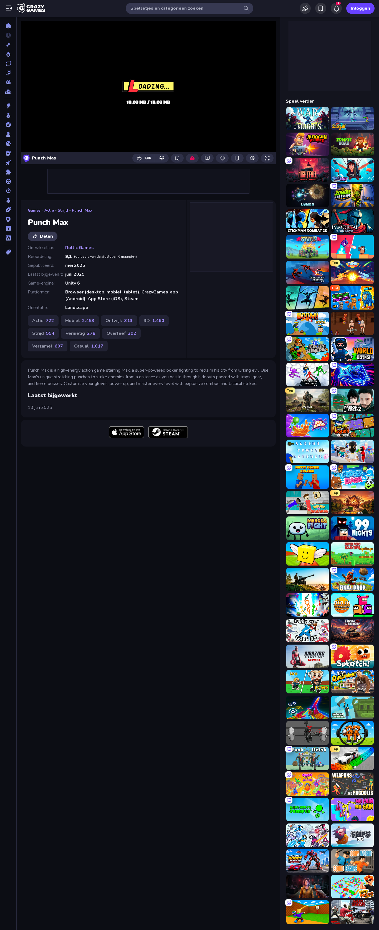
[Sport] (8, 209)
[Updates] (8, 63)
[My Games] (320, 8)
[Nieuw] (8, 44)
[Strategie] (8, 219)
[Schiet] (8, 191)
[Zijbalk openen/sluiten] (9, 8)
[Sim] (8, 200)
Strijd (63, 210)
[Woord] (8, 238)
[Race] (8, 181)
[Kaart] (8, 153)
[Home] (8, 26)
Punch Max (82, 210)
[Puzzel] (8, 172)
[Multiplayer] (8, 82)
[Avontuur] (8, 125)
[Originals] (8, 73)
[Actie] (8, 106)
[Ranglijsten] (8, 92)
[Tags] (8, 252)
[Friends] (305, 8)
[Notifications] (336, 8)
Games (34, 210)
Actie (49, 210)
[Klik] (8, 162)
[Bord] (8, 134)
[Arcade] (8, 115)
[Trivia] (8, 228)
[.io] (8, 143)
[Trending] (8, 54)
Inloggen (360, 8)
